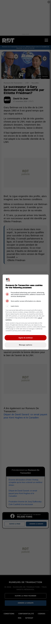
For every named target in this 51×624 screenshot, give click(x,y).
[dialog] (26, 312)
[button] (26, 306)
